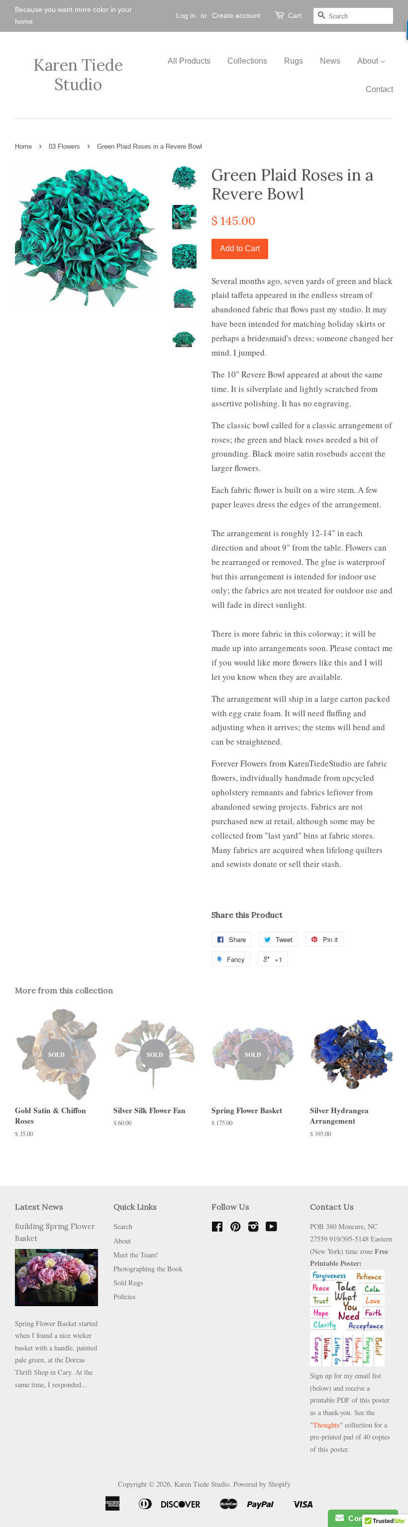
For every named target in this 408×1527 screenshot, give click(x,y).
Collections (247, 61)
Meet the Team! (135, 1254)
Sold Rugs (128, 1282)
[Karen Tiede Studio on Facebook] (217, 1228)
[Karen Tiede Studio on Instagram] (253, 1228)
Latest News (39, 1207)
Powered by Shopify (262, 1484)
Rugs (293, 61)
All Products (189, 61)
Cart (295, 15)
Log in (186, 15)
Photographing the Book (148, 1268)
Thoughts (326, 1425)
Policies (124, 1296)
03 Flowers (64, 146)
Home (23, 146)
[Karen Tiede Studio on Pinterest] (235, 1228)
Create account (236, 15)
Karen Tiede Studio (78, 75)
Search (122, 1226)
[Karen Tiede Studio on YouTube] (271, 1228)
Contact (379, 89)
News (330, 61)
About (368, 61)
